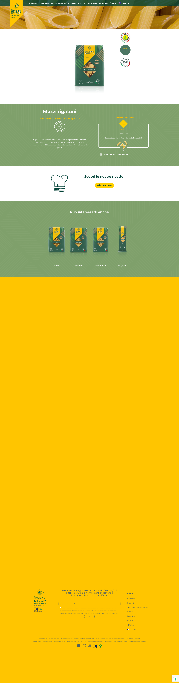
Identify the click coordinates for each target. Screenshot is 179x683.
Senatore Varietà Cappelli (137, 607)
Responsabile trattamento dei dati (137, 641)
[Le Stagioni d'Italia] (16, 13)
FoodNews (131, 616)
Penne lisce (100, 265)
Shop (132, 625)
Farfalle (78, 265)
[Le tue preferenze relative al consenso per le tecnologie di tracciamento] (175, 679)
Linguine (122, 265)
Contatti (130, 621)
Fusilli (56, 265)
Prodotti (130, 603)
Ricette (130, 612)
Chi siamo (131, 599)
